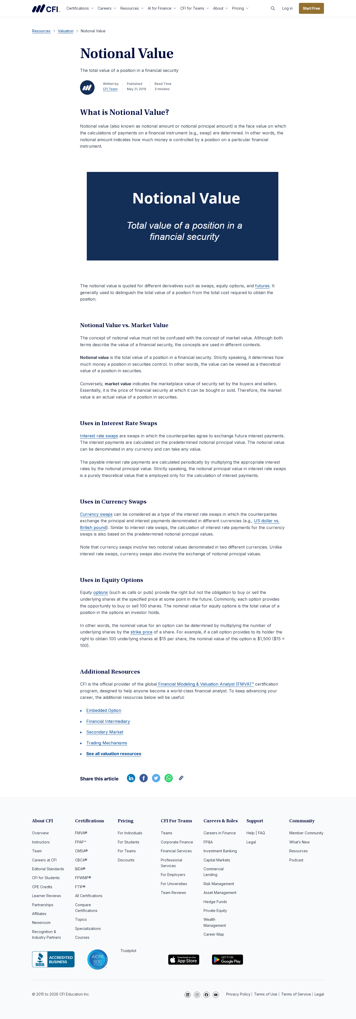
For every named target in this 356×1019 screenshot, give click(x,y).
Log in (287, 8)
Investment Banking (220, 851)
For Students (128, 842)
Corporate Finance (177, 842)
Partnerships (42, 905)
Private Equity (215, 910)
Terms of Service (296, 994)
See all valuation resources (113, 753)
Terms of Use (265, 994)
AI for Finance (159, 8)
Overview (40, 833)
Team (37, 851)
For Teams (127, 851)
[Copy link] (181, 780)
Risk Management (219, 883)
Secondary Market (104, 732)
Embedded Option (103, 710)
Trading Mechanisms (106, 742)
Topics (81, 919)
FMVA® (81, 833)
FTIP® (80, 887)
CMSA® (81, 851)
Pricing (238, 8)
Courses (82, 937)
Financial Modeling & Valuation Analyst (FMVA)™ (205, 684)
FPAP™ (80, 842)
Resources (129, 8)
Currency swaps (96, 514)
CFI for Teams (192, 8)
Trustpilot (128, 950)
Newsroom (41, 922)
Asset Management (220, 892)
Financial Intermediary (108, 721)
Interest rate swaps (99, 435)
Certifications (77, 8)
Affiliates (39, 913)
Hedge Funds (215, 901)
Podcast (296, 860)
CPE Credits (42, 887)
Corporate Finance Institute (46, 8)
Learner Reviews (46, 895)
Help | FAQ (256, 833)
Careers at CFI (44, 860)
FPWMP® (83, 877)
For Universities (174, 883)
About (218, 8)
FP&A (208, 842)
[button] (273, 8)
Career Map (214, 934)
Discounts (126, 860)
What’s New (299, 842)
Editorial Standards (48, 869)
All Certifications (88, 895)
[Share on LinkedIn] (131, 780)
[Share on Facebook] (143, 780)
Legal (251, 842)
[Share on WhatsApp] (168, 780)
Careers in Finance (220, 833)
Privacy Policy (238, 994)
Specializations (88, 928)
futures (262, 285)
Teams (166, 833)
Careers (105, 8)
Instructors (41, 842)
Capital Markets (217, 860)
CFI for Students (46, 877)
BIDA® (80, 869)
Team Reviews (173, 892)
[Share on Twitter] (156, 780)
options (100, 592)
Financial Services (176, 851)
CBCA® (81, 860)
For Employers (173, 874)
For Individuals (130, 833)
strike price (141, 632)
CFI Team (110, 89)
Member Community (306, 833)
